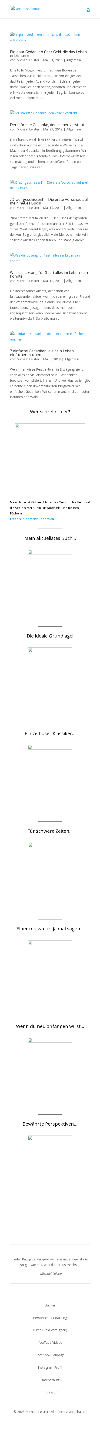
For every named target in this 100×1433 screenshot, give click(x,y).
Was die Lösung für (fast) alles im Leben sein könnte (49, 274)
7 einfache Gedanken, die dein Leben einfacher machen (42, 352)
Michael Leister (28, 60)
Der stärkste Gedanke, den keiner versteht (47, 124)
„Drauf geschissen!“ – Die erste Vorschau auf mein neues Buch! (49, 201)
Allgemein (73, 60)
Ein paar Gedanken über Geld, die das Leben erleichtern (48, 53)
